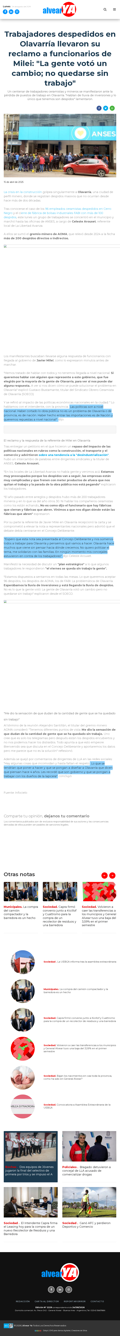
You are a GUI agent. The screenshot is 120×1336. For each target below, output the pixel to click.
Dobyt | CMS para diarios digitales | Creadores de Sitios (65, 1330)
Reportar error (75, 1301)
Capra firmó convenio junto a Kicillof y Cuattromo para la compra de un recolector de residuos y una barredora (20, 916)
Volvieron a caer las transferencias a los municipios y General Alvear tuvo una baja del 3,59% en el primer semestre (60, 916)
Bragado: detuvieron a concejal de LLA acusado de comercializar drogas (86, 1170)
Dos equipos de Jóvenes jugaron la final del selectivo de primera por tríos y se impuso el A (29, 1170)
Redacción (23, 1301)
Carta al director (47, 1301)
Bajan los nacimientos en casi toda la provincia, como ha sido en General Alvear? (98, 914)
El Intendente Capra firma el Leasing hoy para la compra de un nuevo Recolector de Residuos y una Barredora (31, 1228)
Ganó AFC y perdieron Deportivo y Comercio (86, 1224)
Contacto (97, 1301)
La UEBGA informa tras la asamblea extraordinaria (80, 961)
